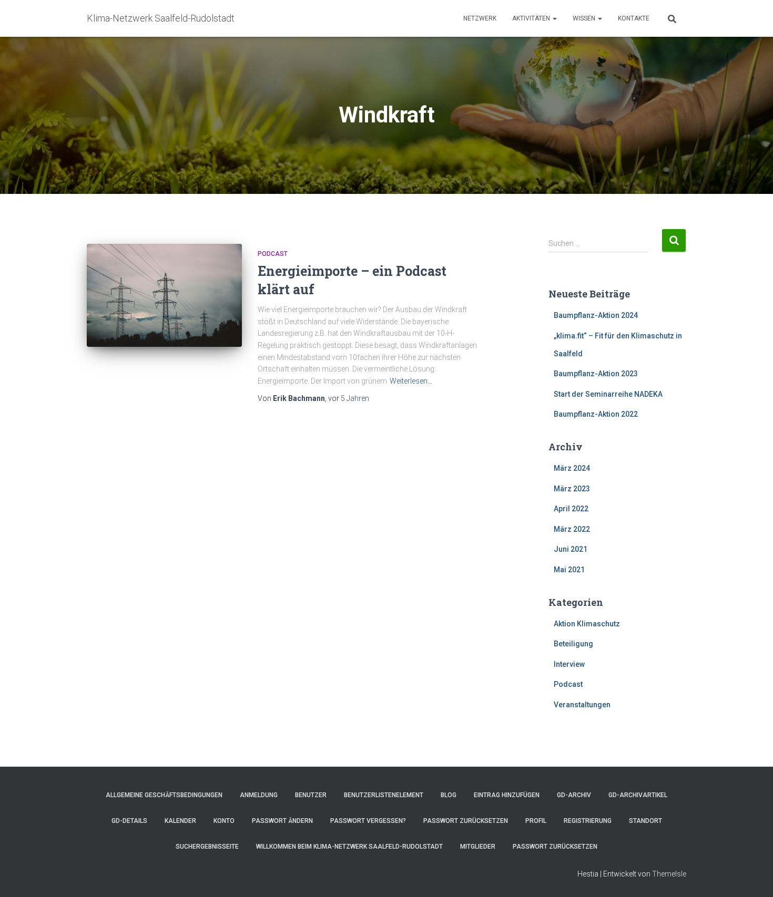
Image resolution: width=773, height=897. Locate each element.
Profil (535, 820)
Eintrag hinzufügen (507, 795)
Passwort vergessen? (368, 820)
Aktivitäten (532, 18)
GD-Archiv (574, 795)
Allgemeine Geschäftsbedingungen (164, 795)
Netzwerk (479, 18)
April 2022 (571, 508)
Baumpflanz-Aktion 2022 (596, 414)
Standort (645, 820)
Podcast (273, 253)
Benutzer (311, 795)
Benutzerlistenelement (383, 795)
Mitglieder (477, 846)
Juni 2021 (570, 549)
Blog (448, 795)
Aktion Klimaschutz (587, 624)
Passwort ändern (282, 820)
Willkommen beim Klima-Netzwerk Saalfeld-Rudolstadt (349, 846)
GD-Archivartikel (637, 795)
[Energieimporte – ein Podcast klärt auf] (164, 295)
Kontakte (633, 18)
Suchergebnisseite (207, 846)
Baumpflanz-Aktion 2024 (596, 315)
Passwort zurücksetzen (465, 820)
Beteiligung (573, 644)
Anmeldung (259, 795)
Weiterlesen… (411, 381)
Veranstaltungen (582, 704)
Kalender (180, 820)
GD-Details (129, 820)
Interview (569, 664)
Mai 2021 (569, 569)
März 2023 (572, 488)
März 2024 (572, 468)
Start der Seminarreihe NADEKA (608, 394)
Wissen (585, 18)
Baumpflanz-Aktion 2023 (596, 373)
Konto (224, 820)
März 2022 (572, 529)
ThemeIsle (669, 874)
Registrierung (588, 820)
